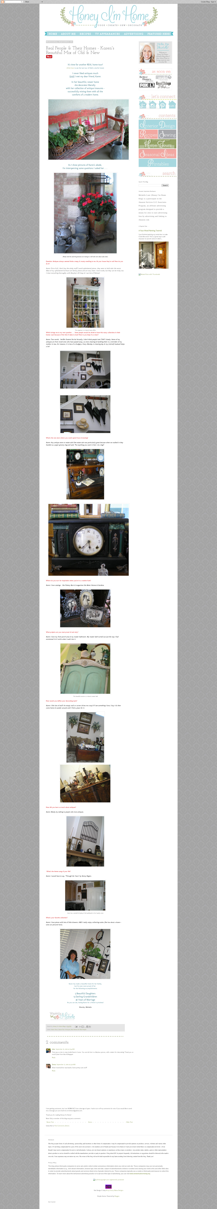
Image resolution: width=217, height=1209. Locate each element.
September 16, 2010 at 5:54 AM (65, 1049)
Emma (54, 1064)
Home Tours (54, 1029)
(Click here (70, 68)
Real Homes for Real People (78, 1029)
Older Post (129, 1122)
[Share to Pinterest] (90, 1026)
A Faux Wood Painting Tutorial (150, 231)
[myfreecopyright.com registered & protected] (108, 1180)
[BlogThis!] (82, 1026)
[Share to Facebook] (87, 1026)
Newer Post (50, 1122)
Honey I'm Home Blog (59, 1026)
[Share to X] (85, 1026)
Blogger (117, 1196)
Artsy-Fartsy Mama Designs (114, 1190)
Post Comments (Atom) (62, 1126)
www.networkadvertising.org (140, 1174)
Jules (53, 1049)
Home (90, 1122)
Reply (53, 1057)
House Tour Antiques (64, 1029)
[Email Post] (76, 1026)
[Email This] (80, 1026)
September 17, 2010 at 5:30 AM (66, 1064)
